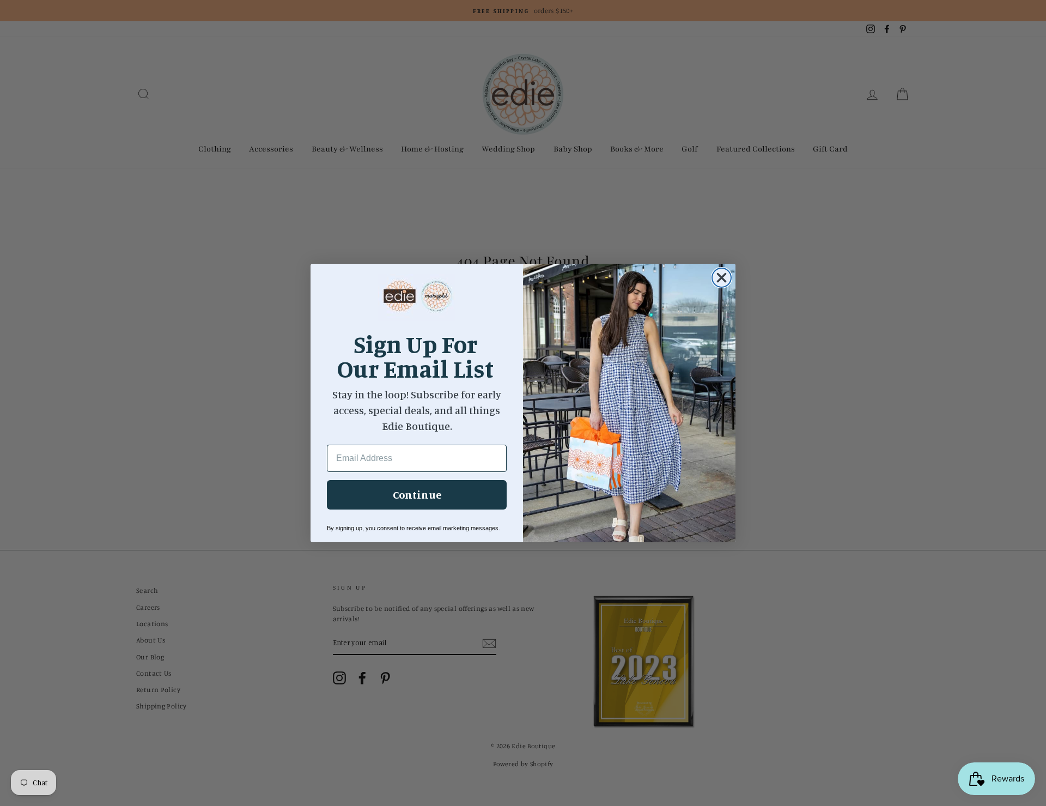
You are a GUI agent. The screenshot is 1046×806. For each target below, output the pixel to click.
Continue (417, 494)
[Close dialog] (721, 277)
